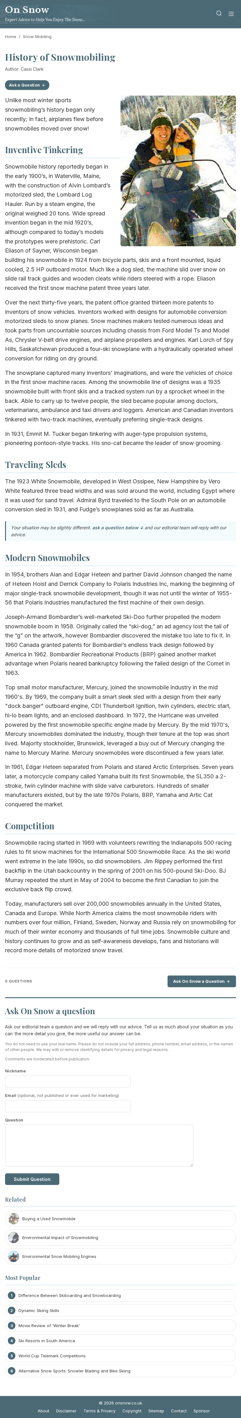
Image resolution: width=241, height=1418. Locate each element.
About (43, 1410)
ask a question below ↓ (117, 527)
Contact (179, 1410)
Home (10, 36)
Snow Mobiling (37, 36)
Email (62, 1095)
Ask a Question (24, 85)
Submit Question (32, 1179)
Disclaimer (66, 1410)
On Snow (27, 9)
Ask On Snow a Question (199, 981)
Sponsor (202, 1410)
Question (14, 1119)
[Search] (219, 14)
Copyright (132, 1410)
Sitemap (156, 1410)
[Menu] (231, 14)
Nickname (15, 1070)
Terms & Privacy (99, 1410)
